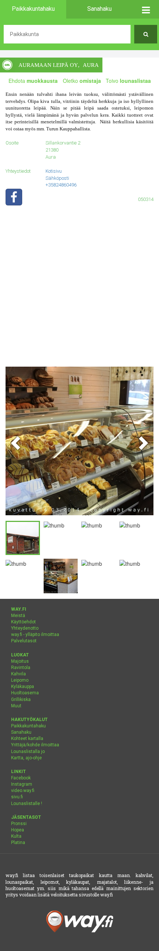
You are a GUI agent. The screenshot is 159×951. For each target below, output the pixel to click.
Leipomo (19, 680)
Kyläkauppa (22, 686)
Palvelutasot (24, 640)
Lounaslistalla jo (28, 751)
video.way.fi (22, 790)
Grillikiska (21, 699)
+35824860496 (61, 185)
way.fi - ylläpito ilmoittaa (35, 634)
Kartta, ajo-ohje (26, 757)
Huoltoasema (25, 692)
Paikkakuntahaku (28, 725)
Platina (18, 842)
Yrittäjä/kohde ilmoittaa (35, 744)
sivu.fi (17, 796)
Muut (16, 705)
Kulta (16, 836)
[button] (145, 9)
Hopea (17, 829)
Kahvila (18, 673)
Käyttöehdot (23, 621)
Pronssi (19, 823)
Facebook (21, 777)
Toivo (128, 80)
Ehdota (33, 80)
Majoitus (20, 661)
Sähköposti (57, 178)
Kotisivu (53, 171)
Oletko (82, 80)
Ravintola (20, 667)
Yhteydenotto (24, 628)
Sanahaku (21, 732)
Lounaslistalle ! (26, 803)
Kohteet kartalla (27, 738)
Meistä (18, 615)
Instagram (21, 784)
